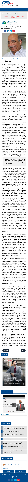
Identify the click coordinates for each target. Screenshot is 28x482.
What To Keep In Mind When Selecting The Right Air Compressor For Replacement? (13, 442)
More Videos (5, 414)
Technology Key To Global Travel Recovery (13, 439)
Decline (20, 471)
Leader (15, 13)
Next (23, 350)
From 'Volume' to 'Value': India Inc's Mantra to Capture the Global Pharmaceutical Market (14, 427)
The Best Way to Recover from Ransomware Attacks (13, 447)
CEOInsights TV (6, 392)
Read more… (5, 468)
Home (3, 13)
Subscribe (15, 477)
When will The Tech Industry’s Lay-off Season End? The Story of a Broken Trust (14, 435)
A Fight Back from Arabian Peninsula (12, 431)
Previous (6, 350)
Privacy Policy (17, 475)
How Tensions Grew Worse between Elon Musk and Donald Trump (14, 451)
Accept (8, 471)
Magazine (9, 13)
